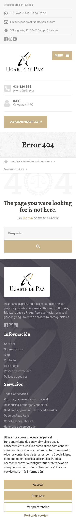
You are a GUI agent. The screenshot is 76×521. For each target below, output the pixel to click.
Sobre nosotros (14, 349)
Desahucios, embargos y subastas (26, 405)
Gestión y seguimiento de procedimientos (30, 410)
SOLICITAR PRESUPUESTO (26, 121)
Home (28, 218)
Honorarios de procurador (20, 426)
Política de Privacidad (17, 371)
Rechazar (38, 496)
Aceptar (38, 484)
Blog (7, 354)
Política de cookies (36, 515)
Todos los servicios (16, 394)
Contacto (10, 360)
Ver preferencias (38, 507)
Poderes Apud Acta (16, 415)
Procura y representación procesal (26, 399)
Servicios (10, 344)
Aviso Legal (11, 365)
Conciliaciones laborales (19, 421)
